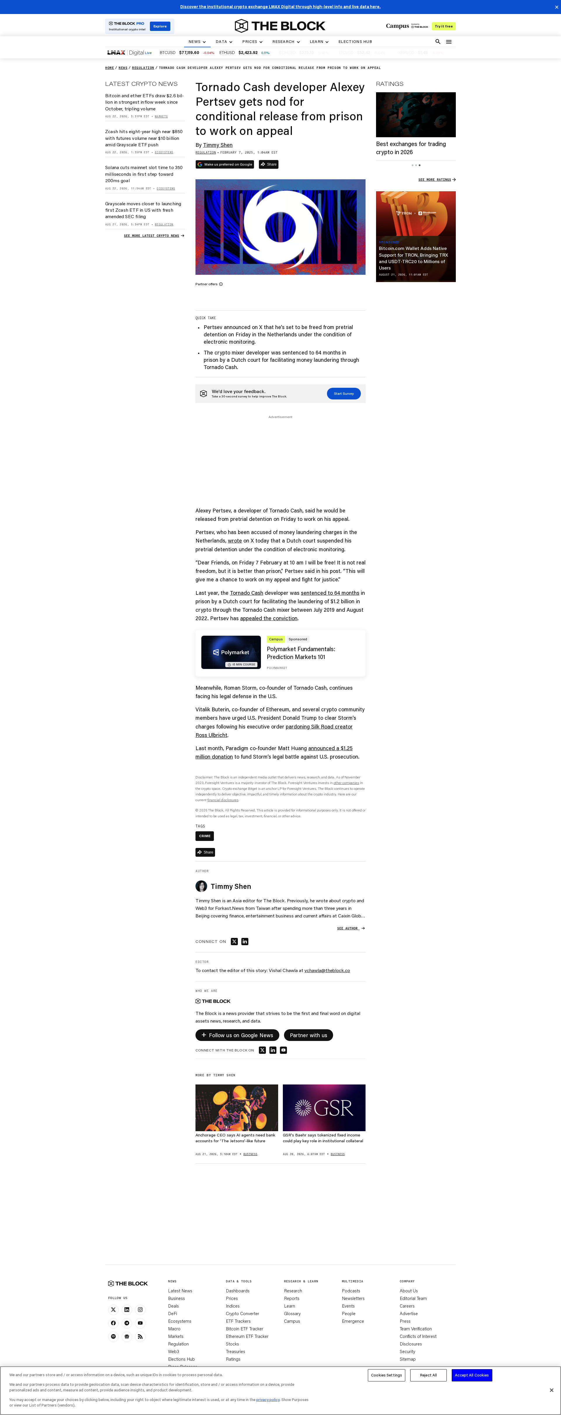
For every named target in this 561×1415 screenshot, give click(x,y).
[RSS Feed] (140, 1336)
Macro (174, 1328)
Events (348, 1305)
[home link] (280, 26)
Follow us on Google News (237, 1034)
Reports (291, 1298)
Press (405, 1321)
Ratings (233, 1359)
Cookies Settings (386, 1375)
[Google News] (127, 1336)
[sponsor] (416, 213)
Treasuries (235, 1351)
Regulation (178, 1343)
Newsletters (353, 1298)
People (349, 1313)
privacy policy (268, 1399)
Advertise (409, 1313)
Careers (407, 1305)
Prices (232, 1298)
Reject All (428, 1375)
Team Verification (416, 1328)
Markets (175, 1336)
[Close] (551, 1390)
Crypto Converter (242, 1313)
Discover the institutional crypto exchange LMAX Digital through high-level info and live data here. (280, 6)
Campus (292, 1321)
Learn (289, 1305)
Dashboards (238, 1290)
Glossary (292, 1313)
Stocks (232, 1343)
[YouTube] (140, 1323)
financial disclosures (222, 800)
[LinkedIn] (127, 1310)
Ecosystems (179, 1321)
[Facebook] (113, 1323)
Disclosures (411, 1343)
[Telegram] (127, 1323)
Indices (233, 1305)
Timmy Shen (218, 144)
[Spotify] (113, 1336)
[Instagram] (140, 1310)
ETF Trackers (238, 1321)
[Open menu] (448, 41)
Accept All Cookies (472, 1375)
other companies (346, 782)
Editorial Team (413, 1298)
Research (293, 1290)
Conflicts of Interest (418, 1336)
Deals (173, 1305)
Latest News (180, 1290)
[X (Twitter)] (113, 1310)
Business (176, 1298)
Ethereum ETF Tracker (247, 1336)
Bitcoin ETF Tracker (244, 1328)
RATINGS (390, 83)
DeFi (172, 1313)
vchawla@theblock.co (327, 970)
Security (407, 1351)
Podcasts (351, 1290)
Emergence (353, 1321)
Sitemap (408, 1359)
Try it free (444, 26)
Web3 (173, 1351)
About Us (409, 1290)
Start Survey (344, 393)
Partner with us (309, 1035)
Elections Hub (181, 1359)
